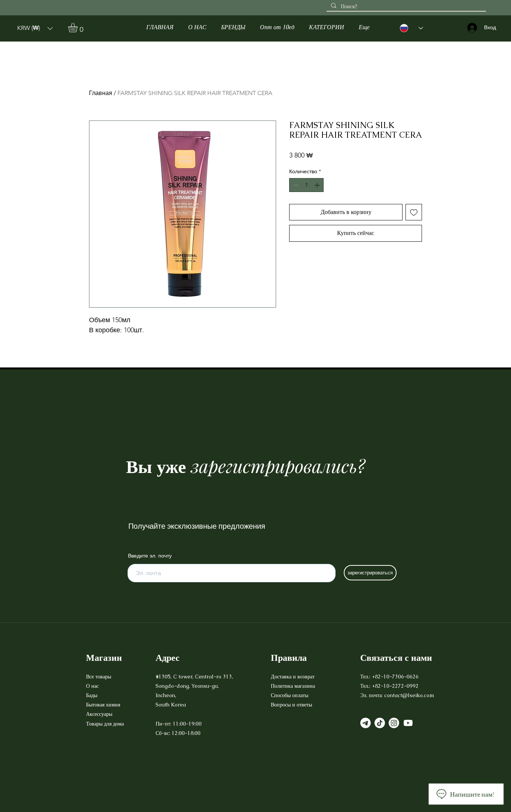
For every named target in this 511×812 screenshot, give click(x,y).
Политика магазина (293, 686)
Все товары (98, 676)
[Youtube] (408, 723)
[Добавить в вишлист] (414, 212)
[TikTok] (379, 723)
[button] (35, 28)
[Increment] (317, 185)
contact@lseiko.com (409, 695)
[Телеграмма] (365, 723)
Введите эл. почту (150, 555)
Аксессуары (100, 714)
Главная (100, 93)
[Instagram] (394, 723)
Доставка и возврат (293, 676)
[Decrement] (295, 185)
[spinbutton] (306, 185)
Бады (91, 695)
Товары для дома (105, 723)
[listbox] (35, 28)
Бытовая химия (103, 704)
